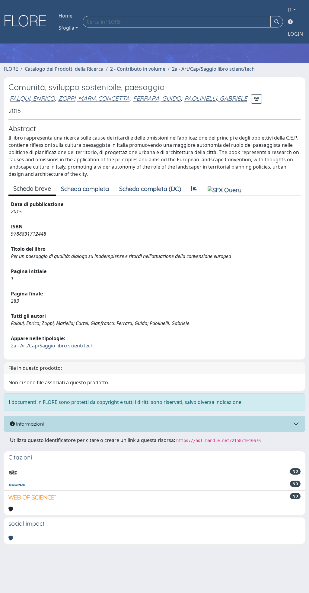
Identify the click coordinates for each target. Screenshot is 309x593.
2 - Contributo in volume (137, 69)
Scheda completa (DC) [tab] (150, 188)
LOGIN (295, 34)
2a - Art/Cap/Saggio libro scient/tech (213, 69)
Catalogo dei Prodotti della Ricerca (64, 69)
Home (65, 15)
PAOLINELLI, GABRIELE (215, 98)
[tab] (194, 188)
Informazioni (29, 424)
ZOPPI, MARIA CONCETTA (93, 98)
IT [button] (290, 9)
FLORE (11, 69)
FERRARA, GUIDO (157, 98)
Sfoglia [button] (66, 27)
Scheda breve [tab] (32, 188)
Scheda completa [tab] (85, 188)
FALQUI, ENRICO (32, 98)
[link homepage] (27, 22)
